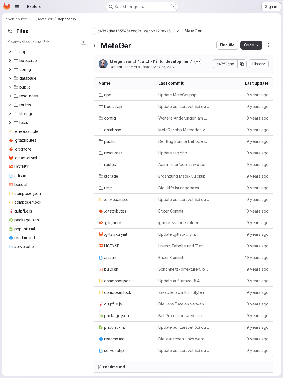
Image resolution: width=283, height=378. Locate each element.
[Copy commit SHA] (242, 63)
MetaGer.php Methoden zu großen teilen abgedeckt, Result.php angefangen (183, 129)
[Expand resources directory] (10, 96)
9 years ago (258, 94)
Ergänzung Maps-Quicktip (182, 176)
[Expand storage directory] (10, 113)
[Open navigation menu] (16, 6)
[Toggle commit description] (197, 61)
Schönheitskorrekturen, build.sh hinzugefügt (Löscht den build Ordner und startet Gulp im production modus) (183, 269)
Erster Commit (170, 211)
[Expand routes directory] (10, 105)
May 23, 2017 (164, 67)
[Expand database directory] (10, 78)
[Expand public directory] (10, 87)
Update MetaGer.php (177, 94)
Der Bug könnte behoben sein (183, 141)
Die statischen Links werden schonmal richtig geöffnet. (183, 338)
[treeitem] (47, 51)
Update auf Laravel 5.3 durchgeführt (183, 106)
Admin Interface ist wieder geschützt (183, 164)
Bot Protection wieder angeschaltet (183, 315)
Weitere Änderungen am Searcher (183, 118)
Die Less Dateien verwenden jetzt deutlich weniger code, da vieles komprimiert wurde (183, 304)
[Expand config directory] (10, 69)
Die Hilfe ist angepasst (178, 187)
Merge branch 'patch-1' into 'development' (151, 61)
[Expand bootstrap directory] (10, 60)
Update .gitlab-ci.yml (177, 234)
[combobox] (47, 42)
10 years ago (257, 211)
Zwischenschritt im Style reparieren (183, 292)
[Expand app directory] (10, 51)
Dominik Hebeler (123, 67)
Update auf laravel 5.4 (179, 280)
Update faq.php (172, 153)
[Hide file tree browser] (10, 31)
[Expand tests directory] (10, 122)
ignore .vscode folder (178, 222)
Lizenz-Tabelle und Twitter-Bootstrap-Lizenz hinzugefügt (183, 246)
